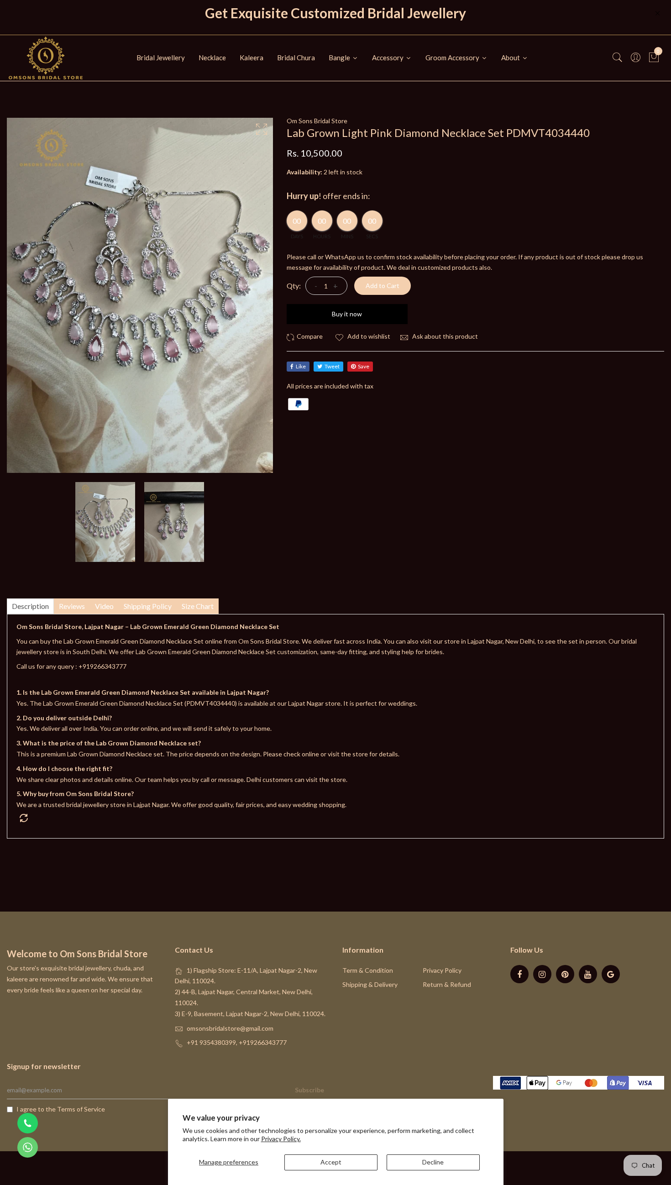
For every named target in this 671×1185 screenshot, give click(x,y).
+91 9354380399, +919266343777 (237, 1042)
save (363, 366)
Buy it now (347, 314)
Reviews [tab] (72, 606)
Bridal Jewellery (160, 57)
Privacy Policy (442, 970)
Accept (330, 1162)
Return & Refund (447, 984)
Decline (433, 1162)
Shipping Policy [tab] (148, 606)
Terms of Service (81, 1109)
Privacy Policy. (281, 1139)
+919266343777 (102, 666)
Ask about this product (444, 336)
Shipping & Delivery (370, 984)
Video (104, 606)
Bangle (340, 57)
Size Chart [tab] (198, 606)
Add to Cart (382, 285)
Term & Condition (367, 970)
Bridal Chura (296, 57)
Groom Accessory (453, 57)
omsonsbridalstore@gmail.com (230, 1028)
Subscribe (309, 1090)
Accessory (388, 57)
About (511, 57)
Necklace (212, 57)
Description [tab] (30, 606)
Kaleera (251, 57)
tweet (332, 366)
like (301, 366)
